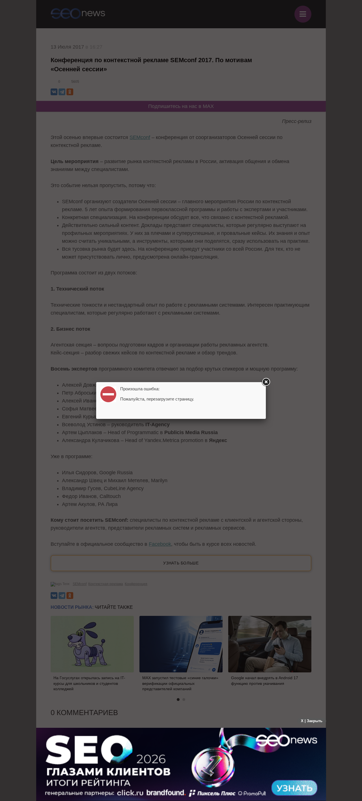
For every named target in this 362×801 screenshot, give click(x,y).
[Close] (266, 382)
